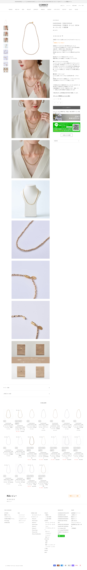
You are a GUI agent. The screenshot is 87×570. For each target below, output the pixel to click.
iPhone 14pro (34, 524)
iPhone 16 (33, 518)
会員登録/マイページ (75, 513)
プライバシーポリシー (76, 522)
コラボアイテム (7, 516)
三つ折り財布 (48, 518)
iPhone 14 (33, 526)
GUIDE (76, 9)
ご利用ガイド (74, 515)
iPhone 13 (33, 528)
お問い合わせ (74, 520)
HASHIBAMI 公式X (61, 515)
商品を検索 (74, 5)
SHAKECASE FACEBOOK (63, 526)
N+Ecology (6, 520)
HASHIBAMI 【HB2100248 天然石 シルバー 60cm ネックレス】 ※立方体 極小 (55, 455)
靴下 (46, 543)
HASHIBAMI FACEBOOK (63, 516)
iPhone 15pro (34, 520)
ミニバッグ (21, 522)
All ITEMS (6, 513)
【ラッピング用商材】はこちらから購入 (61, 96)
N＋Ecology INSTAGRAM (63, 530)
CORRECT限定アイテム (9, 518)
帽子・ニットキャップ (50, 544)
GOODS (49, 9)
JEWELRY (36, 9)
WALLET (29, 9)
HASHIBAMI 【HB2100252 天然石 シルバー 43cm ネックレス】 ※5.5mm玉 (20, 481)
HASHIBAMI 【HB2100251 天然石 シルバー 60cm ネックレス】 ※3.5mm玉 (8, 480)
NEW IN (17, 9)
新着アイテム (7, 515)
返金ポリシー (74, 518)
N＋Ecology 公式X (62, 528)
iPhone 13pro (34, 530)
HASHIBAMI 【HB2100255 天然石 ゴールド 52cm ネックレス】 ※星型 (8, 425)
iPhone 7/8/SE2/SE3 (36, 534)
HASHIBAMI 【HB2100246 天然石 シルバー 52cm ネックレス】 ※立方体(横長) (20, 452)
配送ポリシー (74, 516)
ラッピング (47, 535)
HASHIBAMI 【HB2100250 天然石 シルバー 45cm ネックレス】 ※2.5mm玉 (79, 455)
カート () (81, 5)
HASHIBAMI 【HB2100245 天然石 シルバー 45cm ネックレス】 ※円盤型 (8, 452)
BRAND (10, 9)
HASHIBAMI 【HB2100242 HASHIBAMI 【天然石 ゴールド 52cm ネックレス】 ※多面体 (55, 426)
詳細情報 (56, 140)
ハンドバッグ (21, 515)
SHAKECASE (7, 522)
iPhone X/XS (34, 532)
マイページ (68, 5)
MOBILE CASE (34, 513)
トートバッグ (21, 516)
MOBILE (43, 9)
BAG (23, 9)
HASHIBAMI (56, 20)
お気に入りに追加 (66, 135)
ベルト (46, 526)
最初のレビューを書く (74, 496)
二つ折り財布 (48, 516)
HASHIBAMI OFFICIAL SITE (63, 513)
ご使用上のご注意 (7, 393)
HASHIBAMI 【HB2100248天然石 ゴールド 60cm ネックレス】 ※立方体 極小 (43, 455)
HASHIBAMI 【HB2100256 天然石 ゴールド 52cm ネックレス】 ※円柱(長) (43, 483)
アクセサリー (48, 533)
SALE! (70, 9)
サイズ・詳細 (6, 387)
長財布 (46, 515)
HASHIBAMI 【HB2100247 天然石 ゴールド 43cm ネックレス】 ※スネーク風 (32, 455)
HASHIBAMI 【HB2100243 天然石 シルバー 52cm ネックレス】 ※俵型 (67, 425)
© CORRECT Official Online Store (14, 565)
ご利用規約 (73, 528)
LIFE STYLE (57, 9)
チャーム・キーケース (50, 522)
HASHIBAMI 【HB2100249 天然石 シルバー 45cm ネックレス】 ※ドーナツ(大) (67, 455)
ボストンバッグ (21, 520)
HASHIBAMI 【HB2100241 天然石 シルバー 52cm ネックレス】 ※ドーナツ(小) (44, 426)
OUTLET (64, 9)
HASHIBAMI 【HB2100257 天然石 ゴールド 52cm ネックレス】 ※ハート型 (20, 427)
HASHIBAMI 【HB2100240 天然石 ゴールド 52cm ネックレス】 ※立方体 (32, 425)
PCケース (47, 531)
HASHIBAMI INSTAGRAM (63, 518)
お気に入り (62, 5)
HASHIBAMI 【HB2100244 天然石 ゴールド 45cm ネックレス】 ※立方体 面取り (79, 426)
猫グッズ (47, 537)
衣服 (46, 541)
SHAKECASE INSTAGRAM (63, 524)
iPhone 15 (33, 522)
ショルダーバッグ (22, 518)
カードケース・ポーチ (50, 524)
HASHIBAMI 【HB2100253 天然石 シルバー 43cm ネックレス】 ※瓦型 (32, 482)
